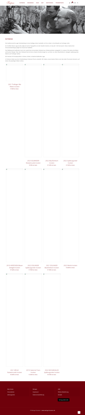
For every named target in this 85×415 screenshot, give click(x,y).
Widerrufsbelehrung (63, 392)
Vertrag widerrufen (64, 400)
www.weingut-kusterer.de (48, 410)
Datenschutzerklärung (38, 394)
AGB (59, 389)
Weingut (35, 389)
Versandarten (10, 392)
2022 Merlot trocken (70, 265)
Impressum (36, 392)
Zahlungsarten (11, 394)
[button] (2, 412)
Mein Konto (10, 389)
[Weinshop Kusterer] (11, 3)
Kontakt (60, 394)
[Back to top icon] (79, 412)
